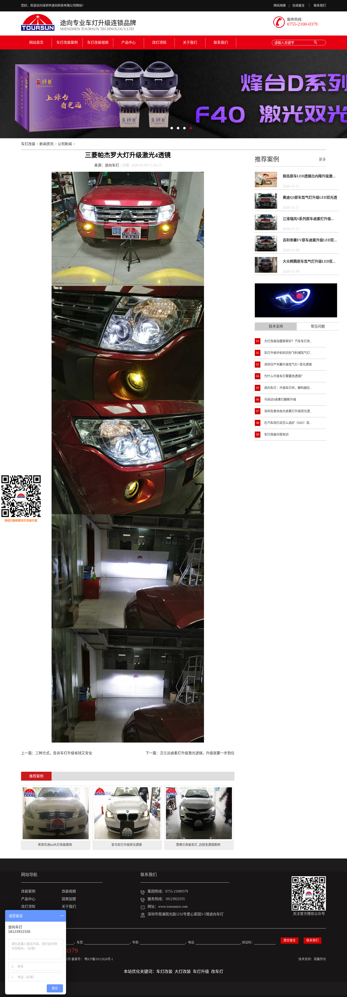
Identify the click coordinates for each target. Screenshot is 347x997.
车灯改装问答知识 (272, 434)
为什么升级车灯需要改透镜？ (280, 376)
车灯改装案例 (67, 42)
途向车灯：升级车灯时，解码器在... (284, 388)
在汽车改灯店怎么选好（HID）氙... (284, 423)
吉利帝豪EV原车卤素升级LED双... (310, 240)
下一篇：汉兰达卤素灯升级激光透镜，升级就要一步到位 (190, 753)
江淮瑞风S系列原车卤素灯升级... (308, 219)
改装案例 (28, 891)
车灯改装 (28, 144)
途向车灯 (112, 165)
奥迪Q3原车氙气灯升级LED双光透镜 (310, 199)
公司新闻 (65, 144)
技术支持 (276, 326)
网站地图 (280, 5)
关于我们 (190, 42)
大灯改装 (183, 971)
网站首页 (36, 42)
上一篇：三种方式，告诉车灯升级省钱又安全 (56, 753)
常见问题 (318, 326)
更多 (322, 159)
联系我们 (320, 5)
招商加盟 (69, 899)
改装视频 (69, 891)
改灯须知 (159, 42)
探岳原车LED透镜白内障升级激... (309, 176)
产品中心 (128, 42)
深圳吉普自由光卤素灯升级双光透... (284, 411)
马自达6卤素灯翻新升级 (276, 399)
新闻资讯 (46, 144)
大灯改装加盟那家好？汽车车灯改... (284, 341)
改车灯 (217, 971)
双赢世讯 (320, 959)
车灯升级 (201, 971)
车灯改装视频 (97, 42)
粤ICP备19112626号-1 (98, 959)
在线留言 (298, 5)
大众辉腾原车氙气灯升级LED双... (309, 261)
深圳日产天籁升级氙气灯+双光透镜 (284, 364)
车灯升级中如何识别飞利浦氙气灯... (284, 353)
